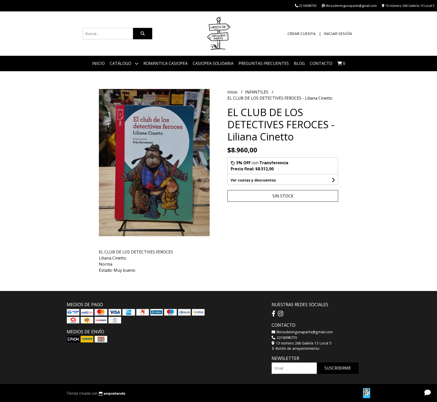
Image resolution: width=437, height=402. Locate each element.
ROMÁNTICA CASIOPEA (165, 63)
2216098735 (286, 337)
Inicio (98, 63)
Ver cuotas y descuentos (253, 180)
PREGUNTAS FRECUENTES (263, 63)
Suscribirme (337, 368)
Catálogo (121, 63)
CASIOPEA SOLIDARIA (213, 63)
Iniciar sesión (338, 33)
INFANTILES (257, 92)
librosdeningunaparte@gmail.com (304, 332)
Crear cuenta (301, 33)
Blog (299, 63)
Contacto (321, 63)
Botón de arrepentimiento (296, 348)
